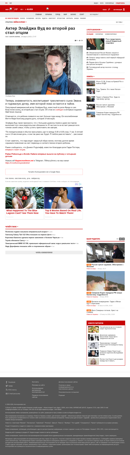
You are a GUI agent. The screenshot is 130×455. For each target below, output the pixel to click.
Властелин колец (20, 178)
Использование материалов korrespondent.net (38, 390)
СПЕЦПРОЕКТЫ (120, 3)
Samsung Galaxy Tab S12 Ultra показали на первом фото (30, 235)
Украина (48, 14)
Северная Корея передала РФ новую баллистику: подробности (108, 113)
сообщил (59, 110)
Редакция (62, 395)
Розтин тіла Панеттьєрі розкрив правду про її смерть (111, 360)
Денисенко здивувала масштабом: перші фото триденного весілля (108, 336)
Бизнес (73, 14)
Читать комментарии (44, 252)
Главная (38, 14)
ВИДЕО (96, 3)
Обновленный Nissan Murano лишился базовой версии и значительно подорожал (103, 54)
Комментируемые (111, 34)
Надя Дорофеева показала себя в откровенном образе (29, 246)
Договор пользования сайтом (68, 382)
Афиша (76, 18)
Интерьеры (69, 18)
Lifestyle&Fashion (93, 29)
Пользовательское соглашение (69, 392)
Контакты (35, 382)
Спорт (82, 14)
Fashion (22, 18)
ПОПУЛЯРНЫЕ (109, 3)
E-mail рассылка (14, 394)
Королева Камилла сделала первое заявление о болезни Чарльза (34, 238)
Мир (65, 14)
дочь (28, 178)
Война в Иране (19, 22)
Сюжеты (90, 76)
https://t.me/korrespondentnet (17, 163)
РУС (6, 3)
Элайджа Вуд (35, 178)
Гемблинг (83, 18)
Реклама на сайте (38, 385)
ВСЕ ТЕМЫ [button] (119, 22)
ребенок (11, 178)
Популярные (99, 34)
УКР (11, 3)
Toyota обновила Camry (17, 240)
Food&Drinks (30, 18)
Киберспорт (52, 18)
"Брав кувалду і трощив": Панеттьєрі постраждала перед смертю (111, 344)
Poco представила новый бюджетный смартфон (113, 41)
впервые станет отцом (15, 150)
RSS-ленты (12, 390)
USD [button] (21, 9)
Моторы (38, 18)
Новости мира (91, 268)
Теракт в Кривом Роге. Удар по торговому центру (108, 98)
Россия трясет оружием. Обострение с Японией (105, 106)
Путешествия (61, 18)
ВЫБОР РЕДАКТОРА (93, 239)
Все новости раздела (12, 18)
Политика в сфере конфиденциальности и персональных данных (66, 387)
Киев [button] (7, 9)
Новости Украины (92, 297)
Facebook (11, 382)
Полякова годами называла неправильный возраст (28, 232)
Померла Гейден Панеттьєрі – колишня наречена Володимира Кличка (111, 352)
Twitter (10, 386)
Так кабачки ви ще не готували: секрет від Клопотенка (111, 328)
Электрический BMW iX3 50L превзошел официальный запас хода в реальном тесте (42, 243)
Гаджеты (44, 18)
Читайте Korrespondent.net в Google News (44, 172)
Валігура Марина (14, 37)
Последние (90, 34)
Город (57, 14)
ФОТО (101, 3)
